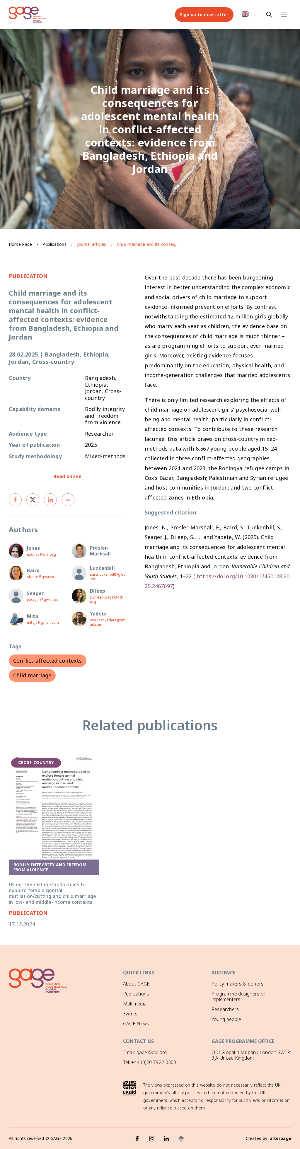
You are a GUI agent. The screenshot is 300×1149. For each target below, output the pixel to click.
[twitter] (32, 499)
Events (130, 1013)
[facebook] (15, 499)
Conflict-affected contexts (47, 660)
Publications (54, 244)
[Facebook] (137, 1138)
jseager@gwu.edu (42, 599)
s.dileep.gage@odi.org (107, 599)
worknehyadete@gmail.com (107, 622)
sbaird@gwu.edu (42, 576)
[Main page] (28, 14)
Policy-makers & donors (237, 984)
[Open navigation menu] (284, 14)
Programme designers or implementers (238, 997)
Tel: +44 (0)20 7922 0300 (149, 1062)
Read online (67, 476)
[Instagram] (151, 1138)
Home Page (20, 244)
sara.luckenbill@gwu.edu (107, 576)
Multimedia (134, 1003)
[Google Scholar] (181, 1138)
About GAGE (136, 984)
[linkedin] (50, 499)
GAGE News (136, 1023)
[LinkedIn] (166, 1138)
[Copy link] (68, 499)
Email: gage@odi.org (145, 1052)
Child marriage (32, 675)
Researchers (225, 1009)
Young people (226, 1019)
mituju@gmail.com (43, 622)
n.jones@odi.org (41, 554)
